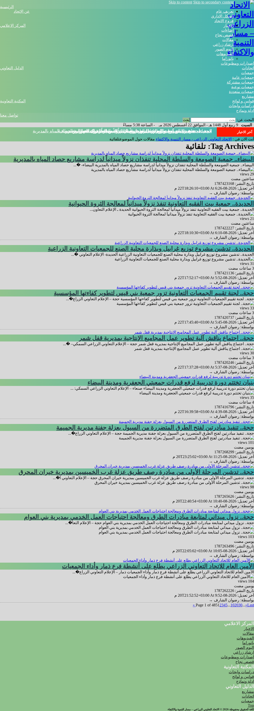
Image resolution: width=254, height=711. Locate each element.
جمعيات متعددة (241, 91)
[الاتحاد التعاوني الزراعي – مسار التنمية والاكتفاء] (240, 51)
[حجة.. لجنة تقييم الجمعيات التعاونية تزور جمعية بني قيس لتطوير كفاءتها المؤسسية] (185, 287)
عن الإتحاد (22, 11)
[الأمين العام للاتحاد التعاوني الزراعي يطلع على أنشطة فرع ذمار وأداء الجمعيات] (188, 560)
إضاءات (227, 30)
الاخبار (228, 25)
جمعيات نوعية (242, 87)
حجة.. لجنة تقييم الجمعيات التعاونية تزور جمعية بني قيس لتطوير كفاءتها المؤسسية (154, 293)
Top (251, 705)
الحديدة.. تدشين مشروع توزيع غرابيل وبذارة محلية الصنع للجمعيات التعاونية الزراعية (151, 248)
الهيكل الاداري (222, 16)
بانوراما (228, 58)
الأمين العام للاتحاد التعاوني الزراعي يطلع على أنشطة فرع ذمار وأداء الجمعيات (158, 566)
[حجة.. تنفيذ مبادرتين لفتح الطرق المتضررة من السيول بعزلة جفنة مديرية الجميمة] (186, 421)
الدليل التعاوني (12, 68)
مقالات (228, 40)
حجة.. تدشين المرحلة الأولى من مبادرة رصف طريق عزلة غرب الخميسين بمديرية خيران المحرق (136, 472)
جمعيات (247, 73)
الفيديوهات (225, 54)
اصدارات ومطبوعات (237, 63)
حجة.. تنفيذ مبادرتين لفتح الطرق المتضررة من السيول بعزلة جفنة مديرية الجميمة (155, 427)
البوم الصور (224, 49)
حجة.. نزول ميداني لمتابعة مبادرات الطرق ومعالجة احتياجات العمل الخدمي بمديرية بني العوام (139, 517)
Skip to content (180, 2)
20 (236, 605)
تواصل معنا (9, 115)
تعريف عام (225, 11)
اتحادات (248, 68)
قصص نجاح (224, 35)
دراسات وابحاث (241, 106)
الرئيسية (7, 7)
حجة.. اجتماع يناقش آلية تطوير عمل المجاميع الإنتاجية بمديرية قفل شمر (146, 130)
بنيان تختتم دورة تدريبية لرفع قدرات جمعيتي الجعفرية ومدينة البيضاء (171, 382)
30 (240, 605)
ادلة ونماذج (245, 110)
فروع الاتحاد (224, 21)
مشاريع (248, 96)
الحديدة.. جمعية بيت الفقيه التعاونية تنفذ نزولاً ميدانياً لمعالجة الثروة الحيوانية (161, 203)
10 (232, 605)
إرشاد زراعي (223, 44)
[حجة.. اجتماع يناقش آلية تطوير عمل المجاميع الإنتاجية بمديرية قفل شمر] (194, 332)
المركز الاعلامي (13, 25)
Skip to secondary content (213, 2)
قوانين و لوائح (243, 101)
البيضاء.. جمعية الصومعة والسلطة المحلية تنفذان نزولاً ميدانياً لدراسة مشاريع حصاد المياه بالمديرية (133, 159)
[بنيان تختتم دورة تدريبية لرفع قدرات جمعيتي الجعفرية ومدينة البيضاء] (196, 377)
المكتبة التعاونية (13, 101)
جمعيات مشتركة (240, 82)
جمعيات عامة (243, 77)
